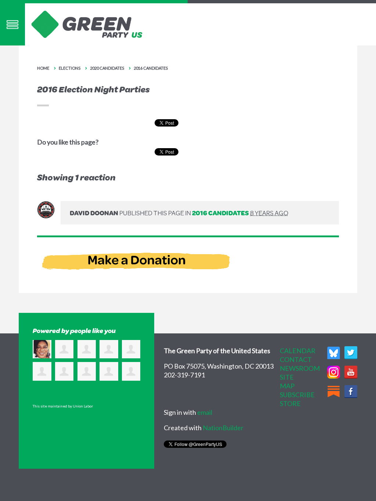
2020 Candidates (107, 68)
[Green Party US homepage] (87, 23)
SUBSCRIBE (297, 395)
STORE (290, 403)
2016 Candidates (151, 68)
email (204, 412)
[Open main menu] (12, 24)
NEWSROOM (300, 368)
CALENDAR (297, 351)
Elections (69, 68)
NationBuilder (223, 428)
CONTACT (296, 359)
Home (43, 68)
